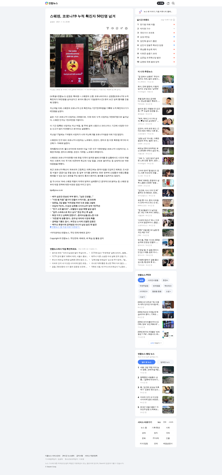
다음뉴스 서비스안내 (52, 456)
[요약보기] (107, 28)
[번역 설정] (117, 28)
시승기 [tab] (142, 297)
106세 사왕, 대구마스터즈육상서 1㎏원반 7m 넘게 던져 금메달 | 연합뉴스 (109, 266)
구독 (161, 3)
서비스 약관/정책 (91, 456)
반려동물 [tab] (156, 286)
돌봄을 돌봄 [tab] (156, 291)
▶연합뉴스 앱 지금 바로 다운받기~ (65, 227)
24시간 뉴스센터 (68, 456)
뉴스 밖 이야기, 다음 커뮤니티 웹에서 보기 (160, 11)
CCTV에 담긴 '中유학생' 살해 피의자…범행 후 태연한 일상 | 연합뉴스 (109, 253)
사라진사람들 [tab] (153, 280)
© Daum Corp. (51, 467)
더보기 (155, 343)
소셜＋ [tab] (168, 291)
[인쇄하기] (126, 28)
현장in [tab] (165, 280)
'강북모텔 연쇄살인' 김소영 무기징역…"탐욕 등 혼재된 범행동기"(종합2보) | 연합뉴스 (109, 260)
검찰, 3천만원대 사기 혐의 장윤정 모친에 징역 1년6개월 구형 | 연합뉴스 (70, 266)
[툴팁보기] (174, 20)
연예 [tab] (164, 422)
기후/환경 (156, 427)
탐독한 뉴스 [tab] (165, 362)
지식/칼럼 (144, 443)
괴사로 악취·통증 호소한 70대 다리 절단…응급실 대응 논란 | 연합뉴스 (109, 263)
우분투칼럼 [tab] (144, 286)
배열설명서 (168, 443)
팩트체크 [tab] (168, 286)
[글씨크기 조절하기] (121, 28)
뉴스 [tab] (159, 422)
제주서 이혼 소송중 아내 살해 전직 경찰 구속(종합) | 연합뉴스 (109, 256)
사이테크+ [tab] (144, 291)
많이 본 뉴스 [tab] (146, 362)
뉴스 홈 (144, 427)
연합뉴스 (53, 3)
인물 (168, 438)
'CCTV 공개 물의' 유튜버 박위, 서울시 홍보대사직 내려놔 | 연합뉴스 (70, 256)
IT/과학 (156, 438)
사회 (168, 427)
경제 (144, 433)
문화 (144, 438)
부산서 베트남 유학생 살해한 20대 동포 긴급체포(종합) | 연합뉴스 (70, 260)
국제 (168, 433)
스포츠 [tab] (171, 422)
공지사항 (79, 456)
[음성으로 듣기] (112, 28)
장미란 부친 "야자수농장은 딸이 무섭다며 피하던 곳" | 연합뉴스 (70, 253)
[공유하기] (168, 3)
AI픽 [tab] (141, 280)
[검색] (174, 3)
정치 (156, 433)
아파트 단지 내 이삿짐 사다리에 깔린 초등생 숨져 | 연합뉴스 (70, 263)
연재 (156, 443)
